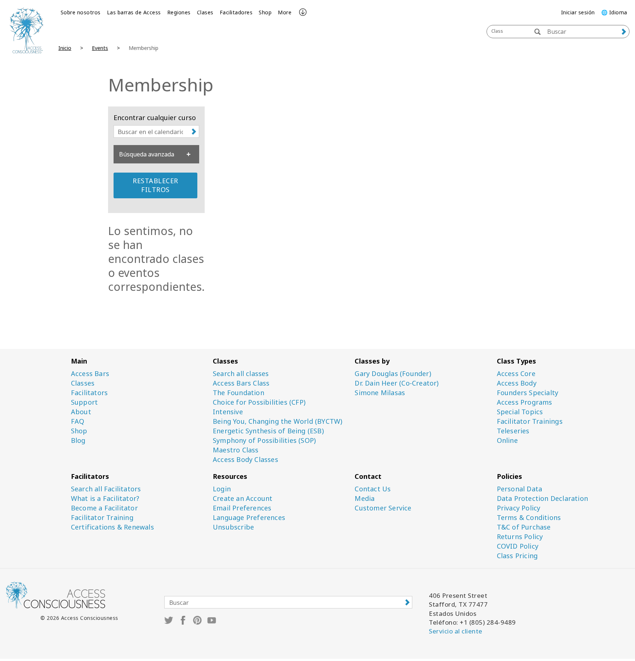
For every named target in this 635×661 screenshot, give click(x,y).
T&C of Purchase (524, 527)
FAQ (78, 421)
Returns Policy (520, 537)
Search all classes (241, 374)
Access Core (516, 374)
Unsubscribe (233, 527)
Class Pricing (517, 556)
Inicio (64, 47)
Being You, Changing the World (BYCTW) (277, 421)
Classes (82, 383)
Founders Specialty (528, 393)
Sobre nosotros (81, 12)
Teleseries (513, 431)
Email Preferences (242, 508)
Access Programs (524, 402)
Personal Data (519, 489)
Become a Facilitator (104, 508)
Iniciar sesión (578, 12)
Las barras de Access (134, 12)
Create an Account (242, 498)
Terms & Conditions (529, 517)
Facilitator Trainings (530, 421)
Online (507, 440)
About (81, 412)
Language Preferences (249, 517)
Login (222, 489)
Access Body (517, 383)
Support (84, 402)
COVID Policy (517, 546)
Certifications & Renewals (112, 527)
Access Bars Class (241, 383)
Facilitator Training (102, 517)
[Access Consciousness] (26, 30)
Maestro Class (236, 450)
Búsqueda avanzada (146, 154)
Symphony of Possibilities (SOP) (264, 440)
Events (100, 47)
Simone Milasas (380, 393)
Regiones (179, 12)
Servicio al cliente (455, 631)
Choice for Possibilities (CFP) (259, 402)
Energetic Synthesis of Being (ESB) (268, 431)
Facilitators (89, 393)
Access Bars (90, 374)
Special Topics (520, 412)
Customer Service (383, 508)
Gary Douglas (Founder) (393, 374)
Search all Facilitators (106, 489)
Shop (265, 12)
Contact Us (373, 489)
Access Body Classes (245, 459)
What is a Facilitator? (105, 498)
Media (364, 498)
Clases (205, 12)
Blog (78, 440)
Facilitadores (236, 12)
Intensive (228, 412)
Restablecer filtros (155, 185)
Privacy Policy (519, 508)
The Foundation (238, 393)
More (284, 12)
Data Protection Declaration (542, 498)
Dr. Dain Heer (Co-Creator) (396, 383)
